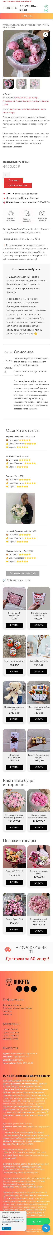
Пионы (19, 101)
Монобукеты (9, 101)
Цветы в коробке (11, 1035)
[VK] (26, 989)
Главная (7, 25)
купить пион (15, 109)
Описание (7, 352)
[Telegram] (19, 989)
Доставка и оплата (12, 1005)
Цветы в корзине (11, 1032)
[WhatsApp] (34, 989)
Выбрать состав (10, 1038)
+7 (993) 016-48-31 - (32, 949)
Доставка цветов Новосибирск (17, 1)
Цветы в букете (10, 1029)
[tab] (7, 352)
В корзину (14, 180)
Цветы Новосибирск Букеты (36, 101)
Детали (7, 360)
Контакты (7, 1014)
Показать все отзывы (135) (23, 573)
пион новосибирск (30, 109)
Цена (14, 25)
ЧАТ (39, 1221)
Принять (6, 1228)
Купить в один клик (17, 185)
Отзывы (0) (7, 369)
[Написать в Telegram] (46, 1228)
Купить (14, 625)
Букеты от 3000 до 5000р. (30, 25)
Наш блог (7, 1011)
